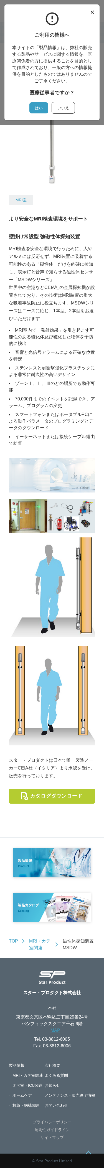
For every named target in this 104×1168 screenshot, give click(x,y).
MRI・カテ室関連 (27, 1075)
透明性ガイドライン (52, 1130)
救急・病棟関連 (26, 1105)
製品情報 (16, 1065)
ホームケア (22, 1095)
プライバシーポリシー (52, 1122)
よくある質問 (56, 1075)
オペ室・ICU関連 (27, 1085)
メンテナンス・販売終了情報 (70, 1095)
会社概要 (52, 1065)
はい (39, 108)
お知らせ (52, 1085)
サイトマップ (52, 1137)
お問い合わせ (56, 1105)
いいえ (63, 108)
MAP (55, 1030)
